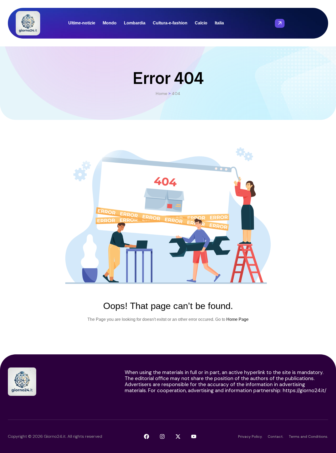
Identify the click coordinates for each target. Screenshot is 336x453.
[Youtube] (193, 436)
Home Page (237, 319)
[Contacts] (280, 23)
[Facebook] (146, 436)
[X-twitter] (178, 436)
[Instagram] (162, 436)
